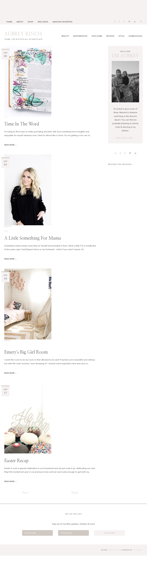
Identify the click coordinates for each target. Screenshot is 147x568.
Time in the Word (21, 124)
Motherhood (80, 36)
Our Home (97, 36)
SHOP (30, 22)
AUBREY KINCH (23, 34)
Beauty (65, 36)
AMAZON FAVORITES (62, 22)
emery (7, 340)
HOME (9, 22)
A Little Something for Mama (32, 238)
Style (121, 36)
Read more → (10, 145)
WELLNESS (43, 22)
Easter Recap (16, 461)
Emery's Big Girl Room (26, 352)
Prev (26, 492)
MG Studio (138, 550)
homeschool (136, 36)
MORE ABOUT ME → (125, 138)
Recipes (110, 36)
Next (74, 492)
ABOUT (20, 22)
